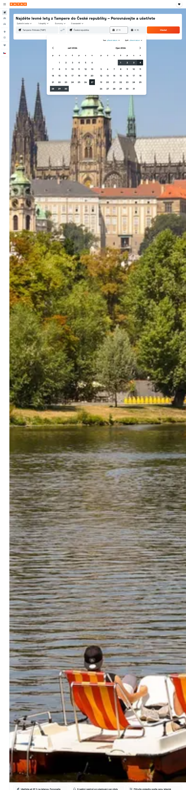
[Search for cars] (4, 24)
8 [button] (59, 69)
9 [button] (66, 69)
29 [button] (59, 88)
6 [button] (92, 62)
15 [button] (59, 75)
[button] (5, 4)
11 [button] (79, 69)
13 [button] (92, 69)
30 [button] (66, 88)
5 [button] (85, 62)
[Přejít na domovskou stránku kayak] (18, 4)
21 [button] (53, 82)
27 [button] (92, 82)
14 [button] (53, 75)
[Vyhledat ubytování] (4, 18)
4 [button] (79, 62)
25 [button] (79, 82)
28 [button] (53, 88)
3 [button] (72, 62)
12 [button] (86, 69)
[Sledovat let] (4, 37)
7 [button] (52, 69)
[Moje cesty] (4, 45)
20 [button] (92, 75)
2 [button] (66, 62)
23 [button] (66, 82)
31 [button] (134, 88)
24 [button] (72, 82)
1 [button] (59, 62)
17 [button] (72, 75)
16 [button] (66, 75)
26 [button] (85, 82)
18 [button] (79, 75)
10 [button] (72, 69)
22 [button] (59, 82)
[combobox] (24, 23)
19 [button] (86, 75)
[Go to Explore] (4, 31)
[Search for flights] (4, 12)
